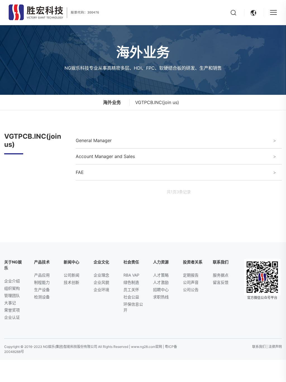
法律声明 (275, 347)
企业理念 (101, 275)
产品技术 (42, 262)
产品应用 (42, 275)
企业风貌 (101, 282)
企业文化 (101, 262)
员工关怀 (131, 289)
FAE (82, 172)
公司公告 (191, 289)
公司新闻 (71, 275)
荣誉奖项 (12, 310)
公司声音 (191, 282)
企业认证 (12, 317)
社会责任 (131, 262)
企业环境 (101, 289)
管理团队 (12, 295)
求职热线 (161, 296)
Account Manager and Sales (107, 156)
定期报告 (191, 275)
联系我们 (220, 262)
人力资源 (161, 262)
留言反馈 (220, 282)
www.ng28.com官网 (146, 347)
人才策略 (161, 275)
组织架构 (12, 288)
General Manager (96, 140)
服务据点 (220, 275)
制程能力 (42, 282)
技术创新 (71, 282)
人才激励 (161, 282)
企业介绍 (12, 281)
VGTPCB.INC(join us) (157, 102)
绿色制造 (131, 282)
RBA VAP (131, 275)
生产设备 (42, 289)
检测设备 (42, 296)
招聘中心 (161, 289)
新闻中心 (71, 262)
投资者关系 (192, 262)
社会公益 (131, 296)
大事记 (10, 302)
